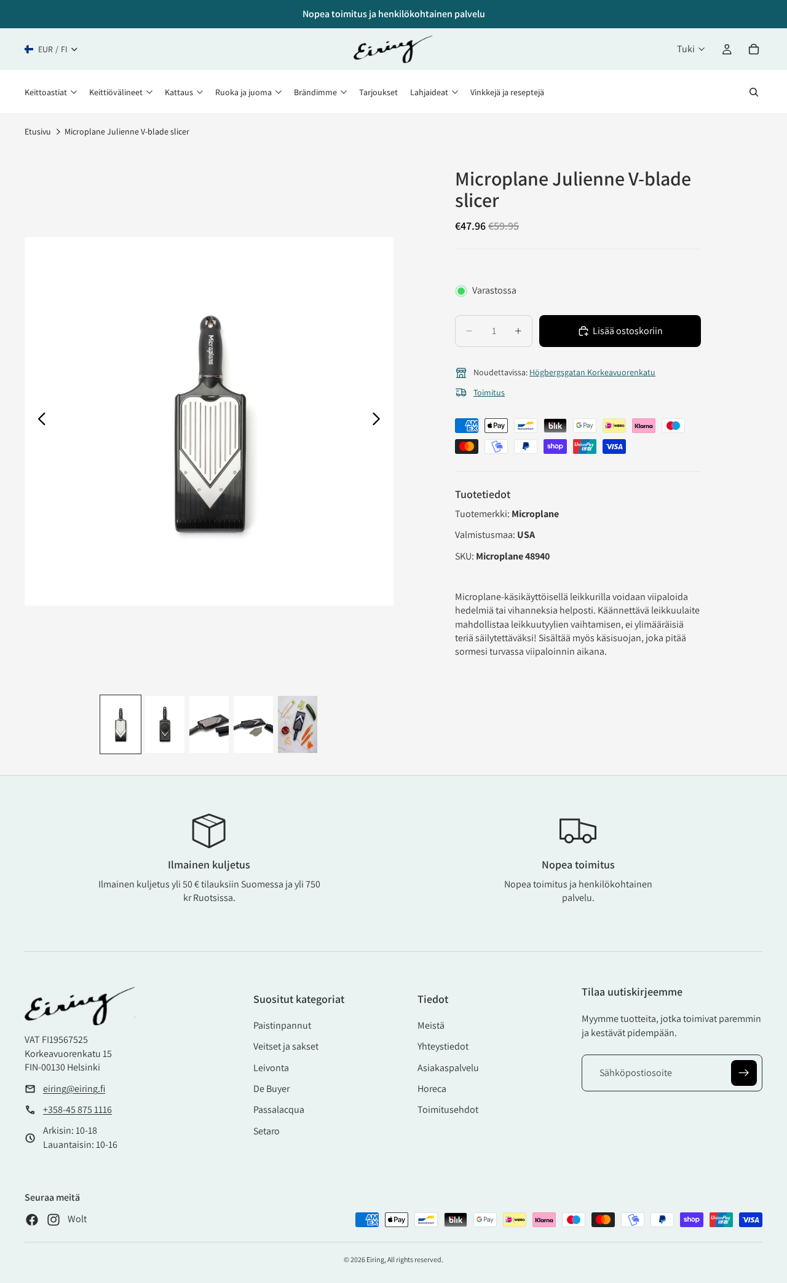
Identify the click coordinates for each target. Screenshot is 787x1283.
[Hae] (753, 92)
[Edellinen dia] (38, 421)
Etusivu (38, 131)
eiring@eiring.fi (74, 1088)
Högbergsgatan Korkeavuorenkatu (592, 372)
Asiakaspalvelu (448, 1067)
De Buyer (271, 1088)
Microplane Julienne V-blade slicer (127, 131)
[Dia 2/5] (164, 724)
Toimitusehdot (447, 1109)
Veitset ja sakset (285, 1046)
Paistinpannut (282, 1025)
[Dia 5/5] (297, 724)
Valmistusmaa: (486, 534)
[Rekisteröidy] (744, 1073)
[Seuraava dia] (380, 421)
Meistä (431, 1025)
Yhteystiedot (443, 1046)
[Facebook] (32, 1219)
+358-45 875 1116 (77, 1109)
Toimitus (489, 392)
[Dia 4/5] (253, 724)
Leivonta (271, 1067)
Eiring (375, 1259)
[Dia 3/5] (209, 724)
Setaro (266, 1131)
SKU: (465, 556)
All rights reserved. (415, 1259)
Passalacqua (278, 1109)
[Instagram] (53, 1219)
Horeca (431, 1088)
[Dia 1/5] (120, 724)
